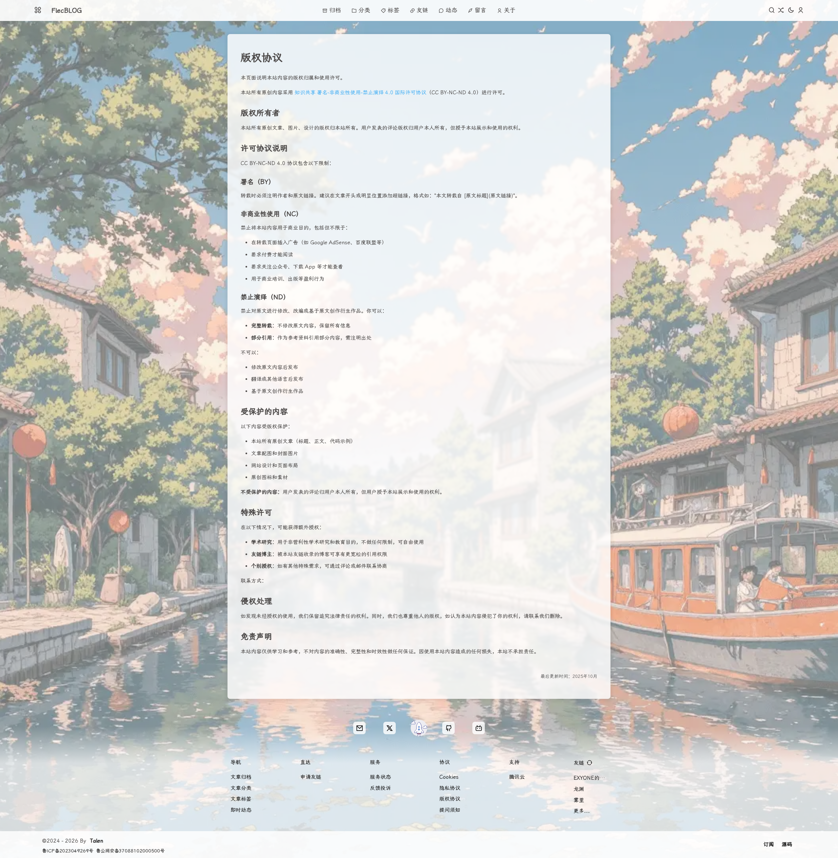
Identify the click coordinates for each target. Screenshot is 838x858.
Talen (96, 841)
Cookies (449, 777)
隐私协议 (449, 788)
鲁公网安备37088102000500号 (130, 851)
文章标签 (240, 799)
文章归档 (240, 777)
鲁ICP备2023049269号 (67, 851)
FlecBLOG (66, 10)
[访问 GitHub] (448, 728)
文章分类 (240, 788)
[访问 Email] (359, 728)
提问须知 (449, 810)
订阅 (768, 844)
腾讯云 (517, 777)
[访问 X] (389, 728)
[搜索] (772, 10)
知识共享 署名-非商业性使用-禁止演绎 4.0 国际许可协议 (360, 92)
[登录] (800, 10)
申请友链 (310, 777)
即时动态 (240, 810)
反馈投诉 (380, 788)
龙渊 (579, 789)
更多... (582, 811)
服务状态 (380, 777)
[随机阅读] (781, 10)
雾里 (579, 800)
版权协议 (449, 799)
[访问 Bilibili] (478, 728)
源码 (787, 844)
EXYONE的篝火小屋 (592, 778)
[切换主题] (791, 10)
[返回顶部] (419, 728)
